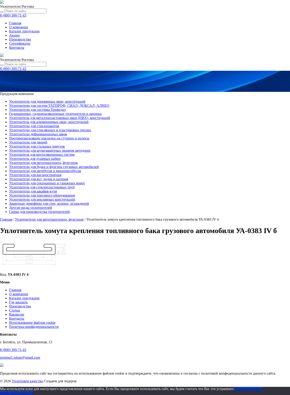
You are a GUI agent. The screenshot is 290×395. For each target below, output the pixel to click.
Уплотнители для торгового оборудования (42, 195)
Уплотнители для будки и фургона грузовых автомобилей (54, 167)
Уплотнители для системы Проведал (37, 110)
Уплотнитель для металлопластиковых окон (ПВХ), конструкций (59, 118)
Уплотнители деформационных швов (38, 134)
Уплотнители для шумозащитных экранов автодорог (50, 150)
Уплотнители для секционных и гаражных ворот (47, 183)
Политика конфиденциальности (34, 327)
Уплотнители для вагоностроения (35, 175)
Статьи (14, 310)
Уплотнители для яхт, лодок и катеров (38, 179)
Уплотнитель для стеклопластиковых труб (42, 187)
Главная (15, 23)
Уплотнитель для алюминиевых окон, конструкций (49, 122)
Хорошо (240, 389)
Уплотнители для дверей (28, 142)
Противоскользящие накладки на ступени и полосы (49, 138)
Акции (14, 35)
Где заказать (18, 302)
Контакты (16, 47)
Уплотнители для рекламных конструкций (42, 199)
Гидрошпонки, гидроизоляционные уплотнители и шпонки (55, 114)
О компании (18, 27)
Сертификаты (19, 43)
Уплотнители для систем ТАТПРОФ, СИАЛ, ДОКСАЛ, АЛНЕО (59, 105)
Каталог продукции (24, 298)
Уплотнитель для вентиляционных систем (42, 154)
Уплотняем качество (27, 381)
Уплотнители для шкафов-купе (33, 191)
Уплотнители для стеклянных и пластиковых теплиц (50, 130)
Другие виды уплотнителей (30, 208)
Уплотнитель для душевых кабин (34, 159)
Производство (20, 39)
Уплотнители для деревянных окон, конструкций (47, 101)
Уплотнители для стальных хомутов (37, 146)
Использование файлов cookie (32, 322)
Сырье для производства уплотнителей (39, 212)
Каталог (24, 31)
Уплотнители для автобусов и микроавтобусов (45, 171)
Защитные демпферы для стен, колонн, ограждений (49, 203)
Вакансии (16, 314)
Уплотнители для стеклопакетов (34, 126)
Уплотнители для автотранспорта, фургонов (43, 163)
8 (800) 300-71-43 (13, 350)
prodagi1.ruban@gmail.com (20, 357)
